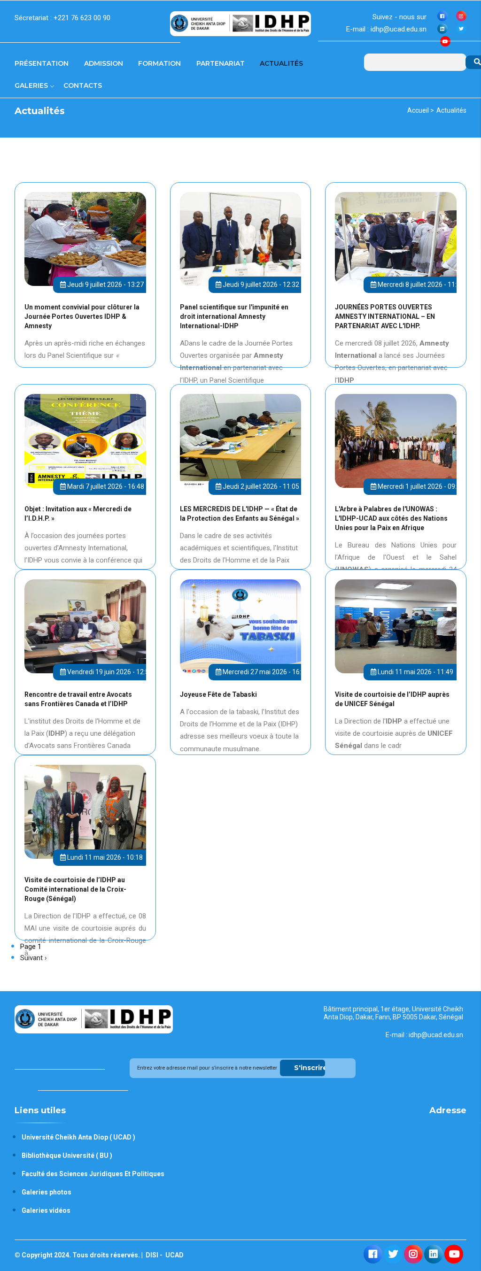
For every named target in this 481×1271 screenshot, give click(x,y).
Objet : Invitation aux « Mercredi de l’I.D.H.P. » (78, 513)
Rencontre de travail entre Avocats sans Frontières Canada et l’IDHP (78, 699)
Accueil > (420, 110)
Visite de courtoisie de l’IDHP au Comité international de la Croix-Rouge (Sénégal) (75, 889)
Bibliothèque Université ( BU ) (67, 1155)
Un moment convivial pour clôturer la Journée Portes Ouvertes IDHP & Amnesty (82, 316)
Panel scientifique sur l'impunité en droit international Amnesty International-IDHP (234, 316)
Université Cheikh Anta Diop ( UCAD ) (78, 1137)
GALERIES (32, 85)
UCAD (174, 1255)
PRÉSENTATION (42, 63)
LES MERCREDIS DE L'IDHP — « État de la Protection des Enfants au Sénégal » (239, 513)
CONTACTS (82, 85)
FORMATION (159, 63)
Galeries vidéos (46, 1210)
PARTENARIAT (220, 63)
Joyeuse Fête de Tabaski (218, 694)
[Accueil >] (240, 22)
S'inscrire (309, 1067)
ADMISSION (103, 63)
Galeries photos (46, 1192)
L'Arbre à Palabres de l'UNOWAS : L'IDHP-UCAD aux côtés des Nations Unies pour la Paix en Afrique (391, 518)
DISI (151, 1255)
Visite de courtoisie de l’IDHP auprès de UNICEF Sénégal (392, 699)
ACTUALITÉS (281, 63)
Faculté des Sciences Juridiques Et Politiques (93, 1174)
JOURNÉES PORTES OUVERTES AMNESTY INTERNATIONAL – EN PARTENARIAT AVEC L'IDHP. (385, 316)
